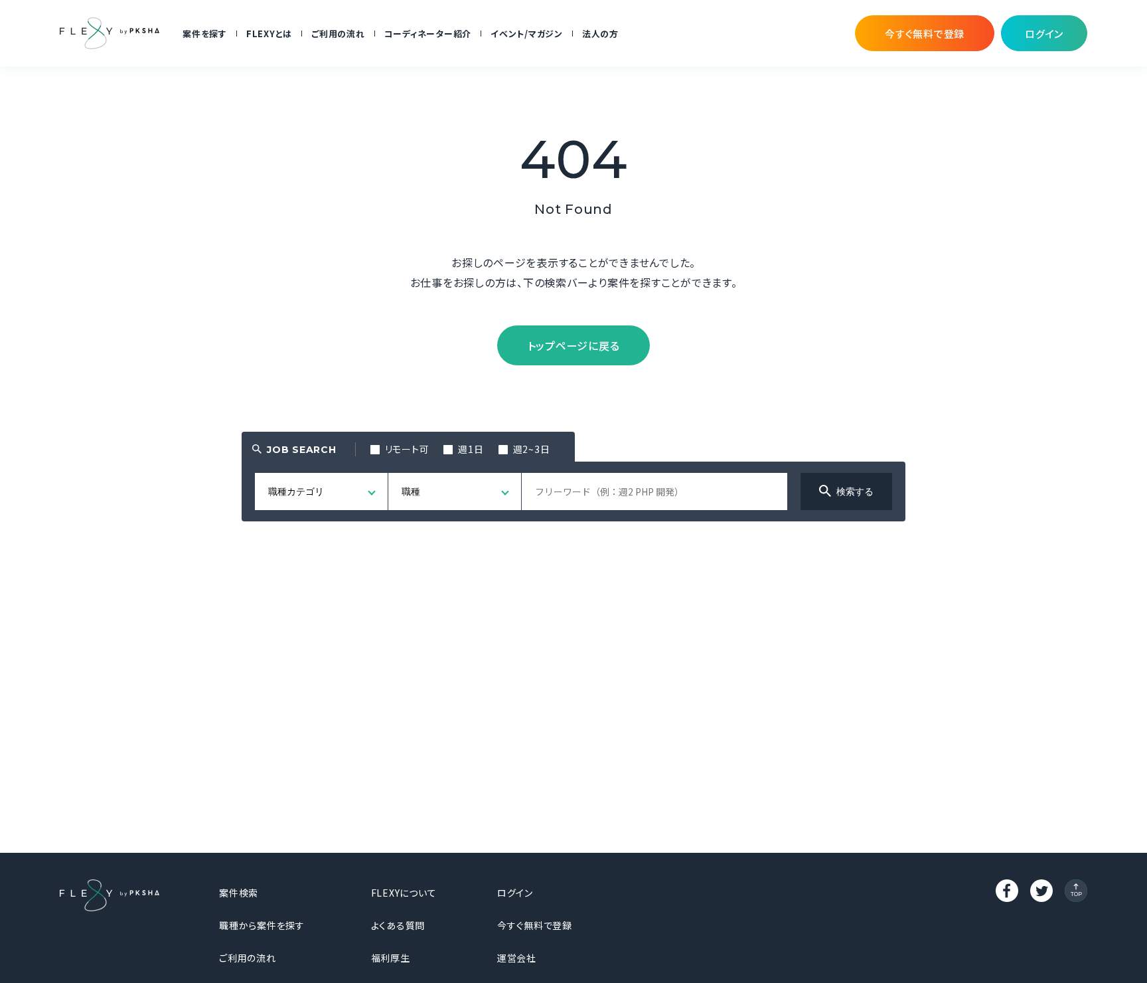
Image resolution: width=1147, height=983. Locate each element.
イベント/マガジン (527, 33)
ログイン (515, 892)
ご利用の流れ (338, 33)
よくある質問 (398, 925)
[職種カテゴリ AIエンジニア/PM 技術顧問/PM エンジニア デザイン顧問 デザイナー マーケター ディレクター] (321, 491)
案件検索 (238, 892)
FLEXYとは (269, 33)
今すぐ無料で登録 (534, 925)
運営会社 (516, 957)
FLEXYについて (404, 892)
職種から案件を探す (262, 925)
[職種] (455, 491)
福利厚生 (390, 957)
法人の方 (600, 33)
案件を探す (205, 33)
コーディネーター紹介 (428, 33)
